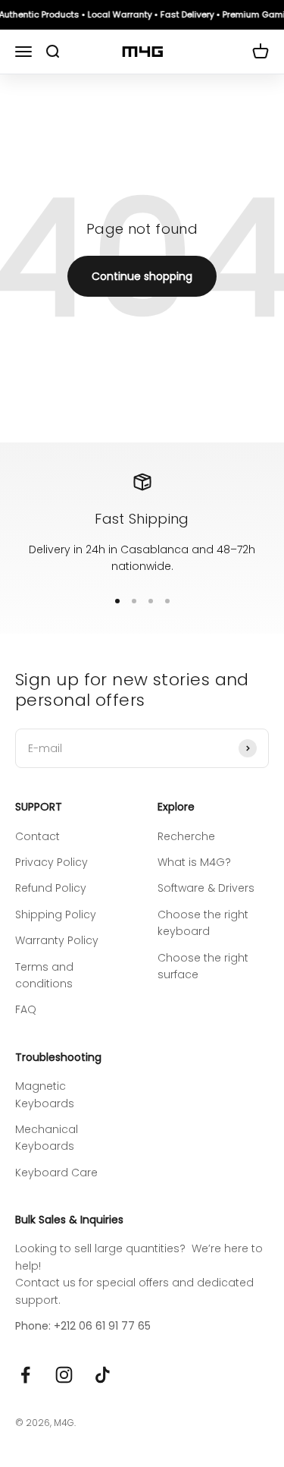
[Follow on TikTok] (102, 1375)
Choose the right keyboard (203, 923)
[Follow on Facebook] (25, 1375)
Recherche (186, 836)
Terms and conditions (44, 975)
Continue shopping (142, 276)
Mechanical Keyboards (46, 1138)
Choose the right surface (203, 966)
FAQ (25, 1009)
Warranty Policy (56, 940)
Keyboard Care (56, 1172)
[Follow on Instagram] (64, 1375)
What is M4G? (194, 862)
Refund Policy (50, 888)
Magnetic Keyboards (44, 1094)
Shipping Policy (55, 914)
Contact (37, 836)
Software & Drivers (206, 888)
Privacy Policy (51, 862)
